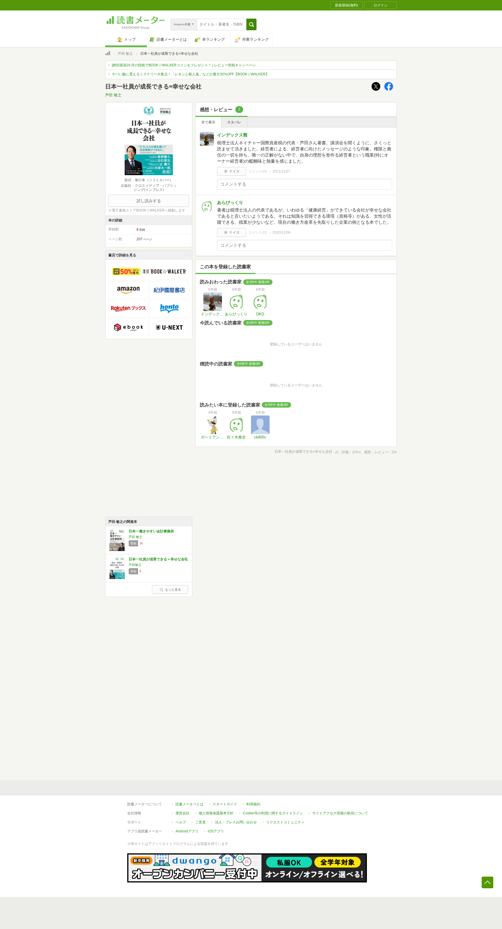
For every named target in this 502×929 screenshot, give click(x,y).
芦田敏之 (135, 564)
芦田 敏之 (125, 53)
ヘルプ (180, 822)
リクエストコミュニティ (285, 822)
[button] (251, 24)
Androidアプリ (186, 831)
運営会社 (182, 813)
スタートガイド (225, 804)
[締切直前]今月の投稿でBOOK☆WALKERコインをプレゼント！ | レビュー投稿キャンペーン (184, 65)
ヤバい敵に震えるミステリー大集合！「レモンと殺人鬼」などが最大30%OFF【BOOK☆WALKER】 (190, 74)
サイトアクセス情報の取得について (340, 813)
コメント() (257, 171)
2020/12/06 (281, 232)
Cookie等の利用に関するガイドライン (273, 813)
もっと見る (173, 589)
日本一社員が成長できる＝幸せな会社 (158, 559)
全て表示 (208, 122)
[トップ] (107, 54)
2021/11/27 (281, 171)
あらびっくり (230, 202)
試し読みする (149, 200)
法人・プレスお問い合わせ (236, 822)
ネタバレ (234, 122)
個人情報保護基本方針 (216, 813)
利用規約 (253, 804)
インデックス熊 (232, 134)
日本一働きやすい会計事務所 (151, 531)
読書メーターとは (189, 804)
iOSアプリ (216, 831)
